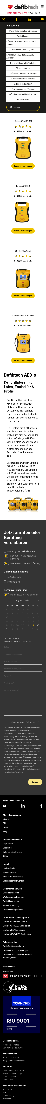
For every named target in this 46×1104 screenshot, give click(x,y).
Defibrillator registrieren (13, 909)
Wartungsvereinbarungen (13, 897)
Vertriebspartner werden (13, 881)
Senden (35, 782)
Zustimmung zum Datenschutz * (24, 722)
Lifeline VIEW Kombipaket (14, 930)
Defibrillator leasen (11, 901)
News (5, 827)
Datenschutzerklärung (12, 852)
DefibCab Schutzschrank (13, 946)
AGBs (5, 856)
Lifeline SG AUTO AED (23, 121)
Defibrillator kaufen (11, 893)
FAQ (5, 823)
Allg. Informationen (12, 815)
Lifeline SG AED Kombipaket (15, 921)
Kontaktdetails (9, 868)
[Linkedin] (29, 19)
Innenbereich (13, 581)
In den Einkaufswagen (23, 166)
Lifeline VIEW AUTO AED (23, 316)
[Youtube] (42, 19)
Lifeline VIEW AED (23, 251)
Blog (5, 831)
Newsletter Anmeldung (13, 876)
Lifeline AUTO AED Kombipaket (16, 926)
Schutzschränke (10, 942)
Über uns (7, 819)
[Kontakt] (3, 19)
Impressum (8, 843)
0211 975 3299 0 (11, 638)
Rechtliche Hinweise (12, 839)
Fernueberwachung (11, 905)
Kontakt (6, 864)
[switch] (6, 555)
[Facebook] (16, 19)
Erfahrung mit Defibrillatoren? (21, 551)
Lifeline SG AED (23, 186)
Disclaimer (7, 848)
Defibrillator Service (12, 889)
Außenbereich (14, 577)
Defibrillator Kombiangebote (16, 917)
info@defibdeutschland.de (14, 1061)
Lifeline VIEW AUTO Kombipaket (17, 934)
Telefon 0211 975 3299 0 (16, 13)
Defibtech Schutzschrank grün (15, 950)
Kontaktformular (10, 872)
